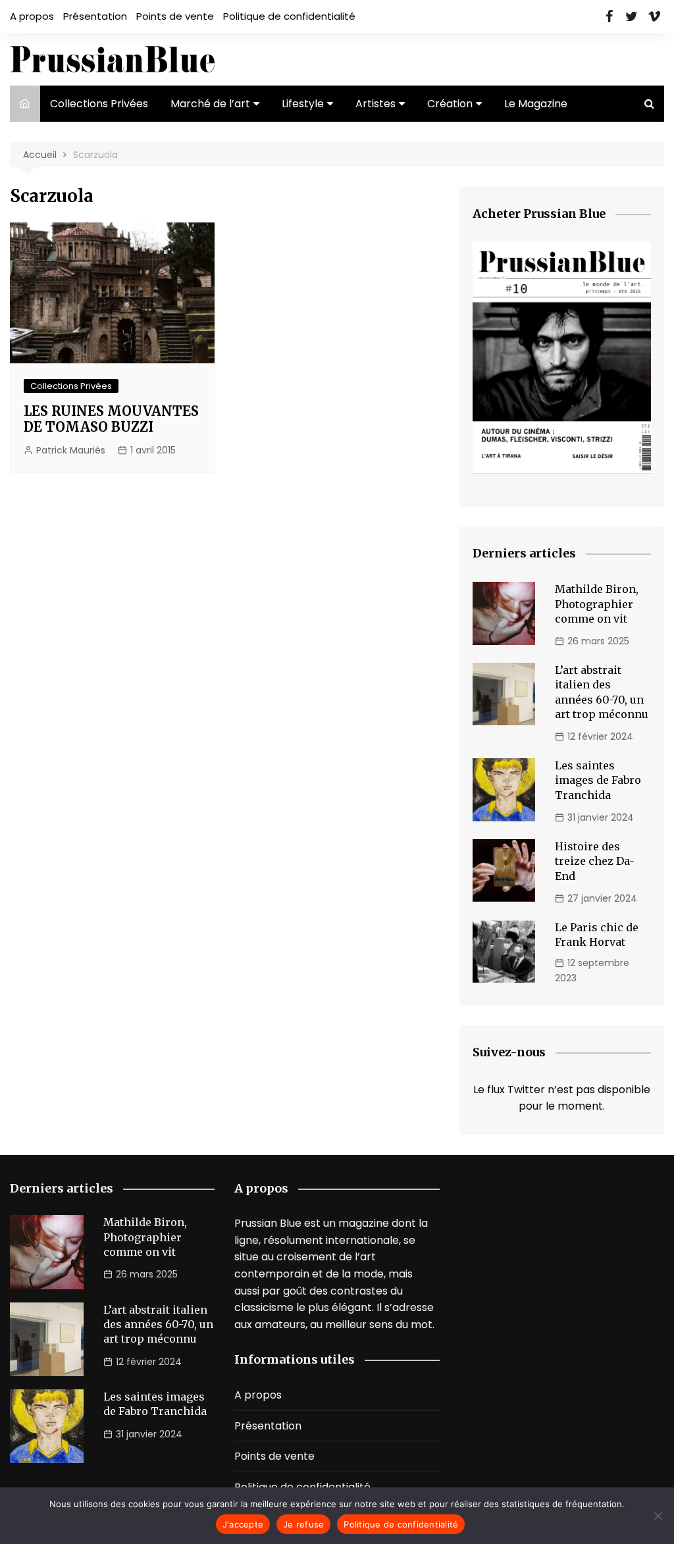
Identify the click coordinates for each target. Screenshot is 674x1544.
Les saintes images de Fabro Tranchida (598, 780)
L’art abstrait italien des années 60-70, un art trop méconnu (158, 1324)
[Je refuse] (657, 1515)
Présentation (95, 16)
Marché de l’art (210, 103)
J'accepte (242, 1524)
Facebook (609, 16)
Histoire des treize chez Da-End (595, 861)
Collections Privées (99, 103)
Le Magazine (535, 103)
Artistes (375, 103)
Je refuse (303, 1524)
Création (450, 103)
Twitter (632, 16)
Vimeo (654, 16)
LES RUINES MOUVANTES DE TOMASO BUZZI (111, 419)
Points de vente (175, 16)
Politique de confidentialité (289, 16)
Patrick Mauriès (70, 450)
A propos (32, 16)
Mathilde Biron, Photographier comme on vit (596, 603)
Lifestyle (303, 103)
